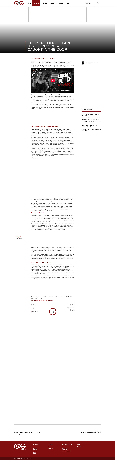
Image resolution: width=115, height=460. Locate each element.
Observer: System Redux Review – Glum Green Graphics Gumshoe (89, 433)
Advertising (64, 449)
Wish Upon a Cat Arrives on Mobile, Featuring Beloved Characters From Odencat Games (90, 118)
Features (53, 3)
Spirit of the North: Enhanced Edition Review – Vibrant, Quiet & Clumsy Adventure (27, 433)
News (29, 3)
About (49, 447)
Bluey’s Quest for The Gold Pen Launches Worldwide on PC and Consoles (90, 126)
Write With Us (65, 448)
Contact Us (64, 447)
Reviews (36, 3)
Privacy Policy (50, 448)
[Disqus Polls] (52, 340)
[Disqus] (53, 371)
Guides (61, 3)
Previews (44, 3)
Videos (68, 3)
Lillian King (18, 236)
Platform (88, 3)
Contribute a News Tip (66, 451)
